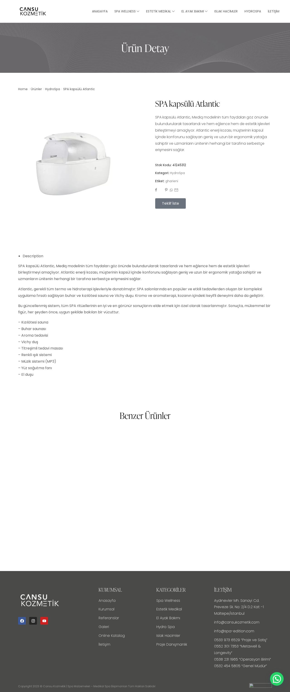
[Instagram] (33, 621)
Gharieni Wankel (210, 519)
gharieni (171, 181)
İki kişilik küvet (119, 519)
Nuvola (24, 519)
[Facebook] (22, 621)
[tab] (147, 256)
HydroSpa (52, 89)
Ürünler (36, 89)
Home (23, 89)
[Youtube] (44, 621)
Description (33, 256)
